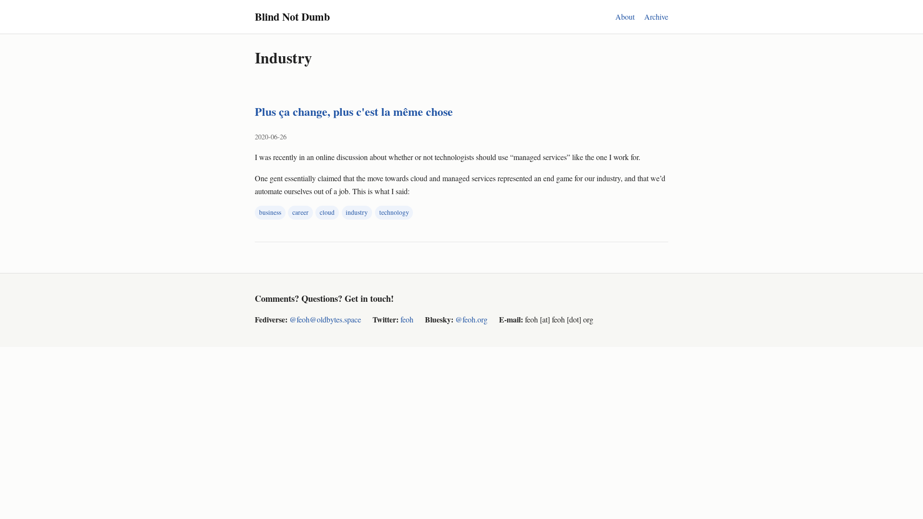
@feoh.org (471, 319)
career (300, 212)
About (625, 17)
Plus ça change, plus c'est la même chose (354, 111)
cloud (327, 212)
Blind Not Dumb (292, 17)
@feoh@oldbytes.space (325, 319)
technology (394, 212)
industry (357, 212)
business (270, 212)
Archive (656, 17)
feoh (406, 319)
